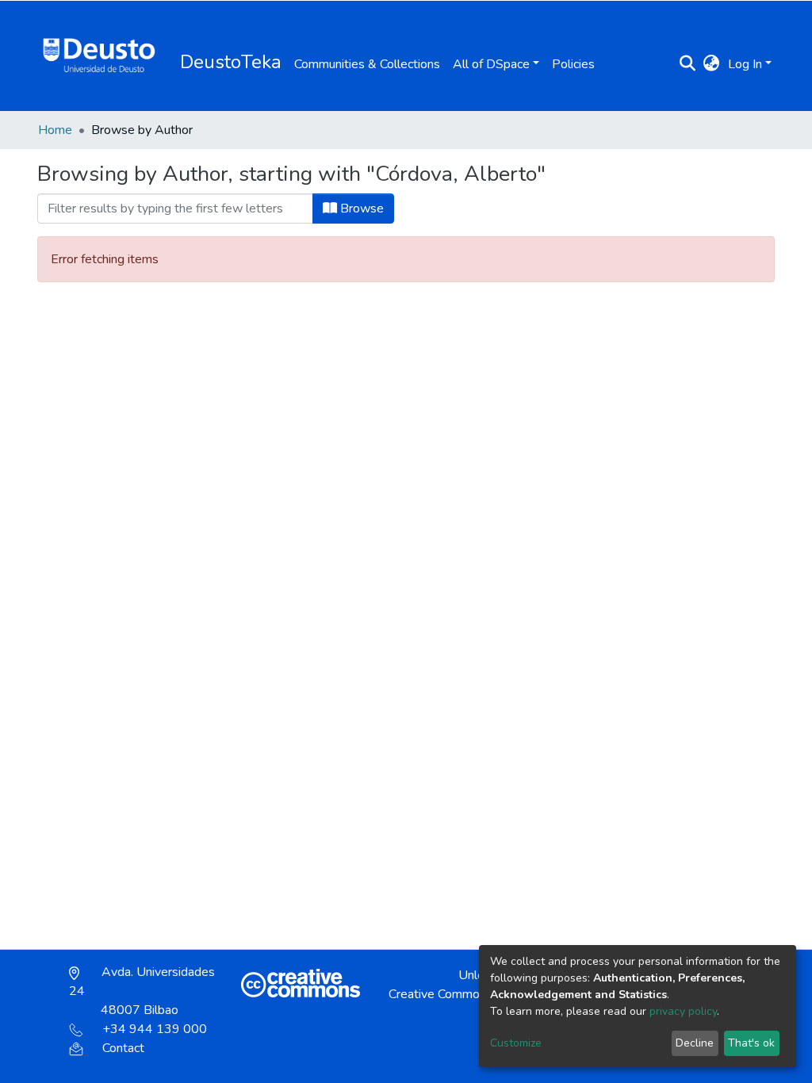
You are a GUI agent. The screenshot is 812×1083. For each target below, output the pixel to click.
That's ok (751, 1042)
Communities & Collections (367, 64)
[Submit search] (688, 64)
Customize (516, 1042)
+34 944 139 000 (154, 1029)
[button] (712, 64)
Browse (360, 208)
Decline (695, 1042)
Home (55, 130)
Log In (745, 64)
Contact (123, 1048)
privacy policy (683, 1011)
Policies (573, 64)
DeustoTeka (231, 62)
